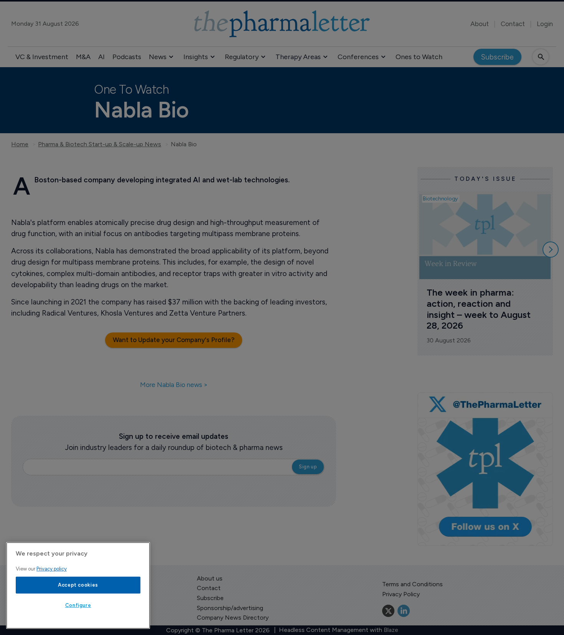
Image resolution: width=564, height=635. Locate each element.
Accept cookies (78, 585)
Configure (78, 605)
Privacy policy (51, 569)
